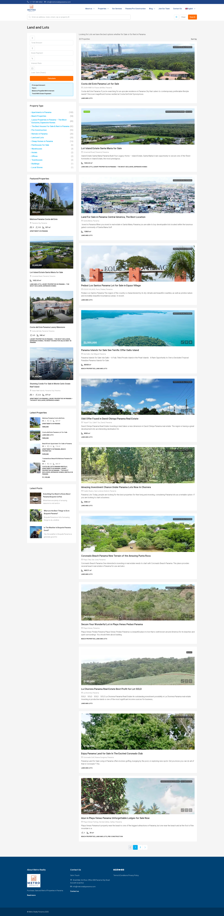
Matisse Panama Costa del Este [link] (43, 219)
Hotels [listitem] (34, 152)
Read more (31, 895)
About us (88, 9)
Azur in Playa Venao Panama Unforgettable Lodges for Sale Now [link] (115, 818)
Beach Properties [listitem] (39, 116)
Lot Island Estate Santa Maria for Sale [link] (101, 148)
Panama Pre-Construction (135, 9)
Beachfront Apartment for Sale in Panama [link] (57, 443)
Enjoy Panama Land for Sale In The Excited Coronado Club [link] (112, 753)
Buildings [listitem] (35, 164)
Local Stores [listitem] (37, 167)
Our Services (117, 9)
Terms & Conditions (120, 875)
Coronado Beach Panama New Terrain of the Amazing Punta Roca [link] (116, 555)
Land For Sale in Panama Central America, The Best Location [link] (113, 217)
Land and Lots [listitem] (38, 137)
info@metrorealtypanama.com (84, 887)
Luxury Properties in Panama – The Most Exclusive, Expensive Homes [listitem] (49, 121)
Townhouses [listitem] (37, 160)
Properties (102, 9)
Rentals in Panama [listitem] (39, 134)
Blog (151, 9)
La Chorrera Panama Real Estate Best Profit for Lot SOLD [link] (111, 689)
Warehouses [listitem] (37, 149)
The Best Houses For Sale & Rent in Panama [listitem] (50, 126)
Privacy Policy (133, 875)
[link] (51, 199)
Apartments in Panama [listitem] (41, 112)
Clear (183, 17)
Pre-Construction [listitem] (39, 130)
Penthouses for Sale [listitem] (40, 145)
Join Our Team (164, 9)
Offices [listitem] (35, 156)
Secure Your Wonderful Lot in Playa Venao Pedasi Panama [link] (112, 624)
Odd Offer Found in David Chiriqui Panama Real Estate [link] (109, 418)
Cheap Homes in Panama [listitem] (42, 141)
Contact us (74, 891)
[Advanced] (176, 17)
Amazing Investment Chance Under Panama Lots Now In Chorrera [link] (116, 487)
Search (192, 17)
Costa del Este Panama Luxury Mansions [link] (47, 327)
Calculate (52, 78)
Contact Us (177, 9)
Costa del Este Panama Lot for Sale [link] (100, 83)
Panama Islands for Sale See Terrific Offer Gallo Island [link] (110, 350)
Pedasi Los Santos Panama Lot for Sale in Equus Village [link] (111, 285)
